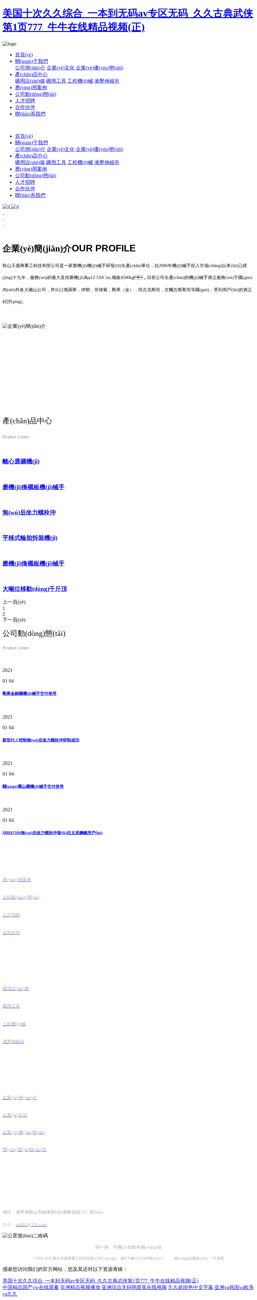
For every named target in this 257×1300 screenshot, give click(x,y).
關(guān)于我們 (31, 61)
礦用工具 (56, 81)
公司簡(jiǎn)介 (30, 67)
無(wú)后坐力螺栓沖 (29, 512)
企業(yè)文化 (61, 67)
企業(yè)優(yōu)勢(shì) (99, 67)
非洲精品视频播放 (80, 1287)
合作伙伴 (25, 107)
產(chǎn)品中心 (31, 74)
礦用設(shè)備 (30, 81)
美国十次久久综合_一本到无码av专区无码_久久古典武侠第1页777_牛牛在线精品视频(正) (100, 1280)
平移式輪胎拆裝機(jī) (30, 537)
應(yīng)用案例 (31, 87)
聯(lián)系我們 (30, 113)
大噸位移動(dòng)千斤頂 (35, 589)
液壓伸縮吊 (106, 81)
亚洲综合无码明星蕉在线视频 (134, 1287)
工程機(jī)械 (80, 81)
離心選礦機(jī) (21, 461)
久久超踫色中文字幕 (190, 1287)
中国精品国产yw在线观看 (31, 1287)
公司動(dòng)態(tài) (35, 94)
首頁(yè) (24, 54)
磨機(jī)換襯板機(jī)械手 (34, 487)
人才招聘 (25, 100)
